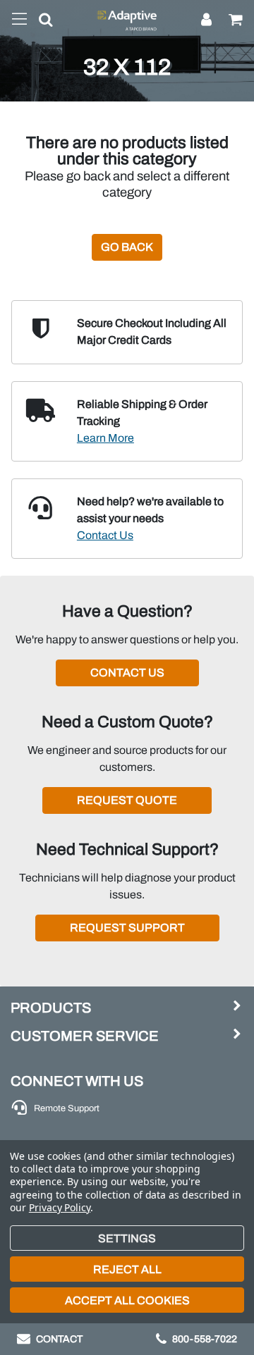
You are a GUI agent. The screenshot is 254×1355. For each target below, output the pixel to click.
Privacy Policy (59, 1207)
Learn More (105, 438)
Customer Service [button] (85, 1036)
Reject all (127, 1269)
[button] (40, 22)
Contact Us (105, 535)
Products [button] (51, 1008)
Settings (127, 1238)
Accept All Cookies (127, 1300)
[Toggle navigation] (19, 20)
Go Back (127, 247)
